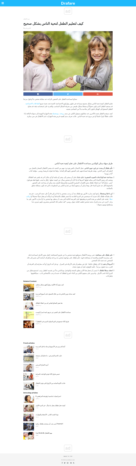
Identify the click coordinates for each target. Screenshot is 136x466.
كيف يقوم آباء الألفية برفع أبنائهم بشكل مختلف (50, 285)
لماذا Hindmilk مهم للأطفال (44, 433)
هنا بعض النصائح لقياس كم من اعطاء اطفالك (49, 303)
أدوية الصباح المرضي (42, 365)
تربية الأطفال (26, 19)
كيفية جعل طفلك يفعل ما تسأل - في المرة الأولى (50, 405)
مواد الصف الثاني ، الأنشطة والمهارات (47, 414)
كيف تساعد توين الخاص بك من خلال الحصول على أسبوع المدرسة (55, 294)
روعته (62, 114)
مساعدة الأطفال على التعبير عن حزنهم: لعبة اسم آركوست (53, 312)
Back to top (68, 456)
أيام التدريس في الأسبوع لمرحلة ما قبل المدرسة (50, 346)
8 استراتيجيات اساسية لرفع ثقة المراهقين (48, 396)
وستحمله (55, 114)
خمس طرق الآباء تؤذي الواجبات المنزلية (48, 374)
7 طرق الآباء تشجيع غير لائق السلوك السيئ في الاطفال (52, 321)
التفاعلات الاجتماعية (33, 104)
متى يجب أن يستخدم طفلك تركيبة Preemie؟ (49, 424)
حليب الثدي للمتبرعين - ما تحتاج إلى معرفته (49, 355)
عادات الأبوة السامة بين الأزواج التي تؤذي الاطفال (50, 383)
